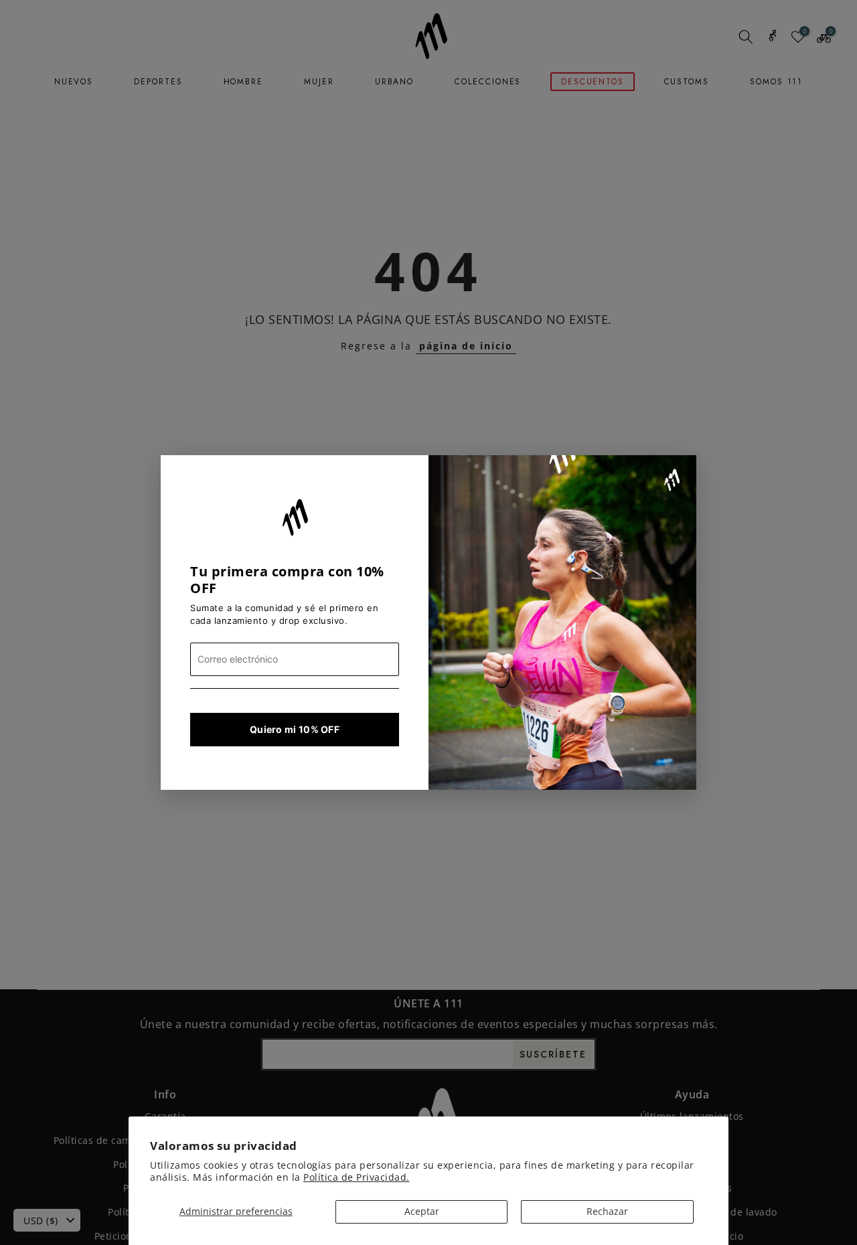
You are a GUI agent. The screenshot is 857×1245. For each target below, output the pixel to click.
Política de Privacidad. (356, 1177)
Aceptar (421, 1211)
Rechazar (607, 1211)
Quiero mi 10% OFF (294, 729)
